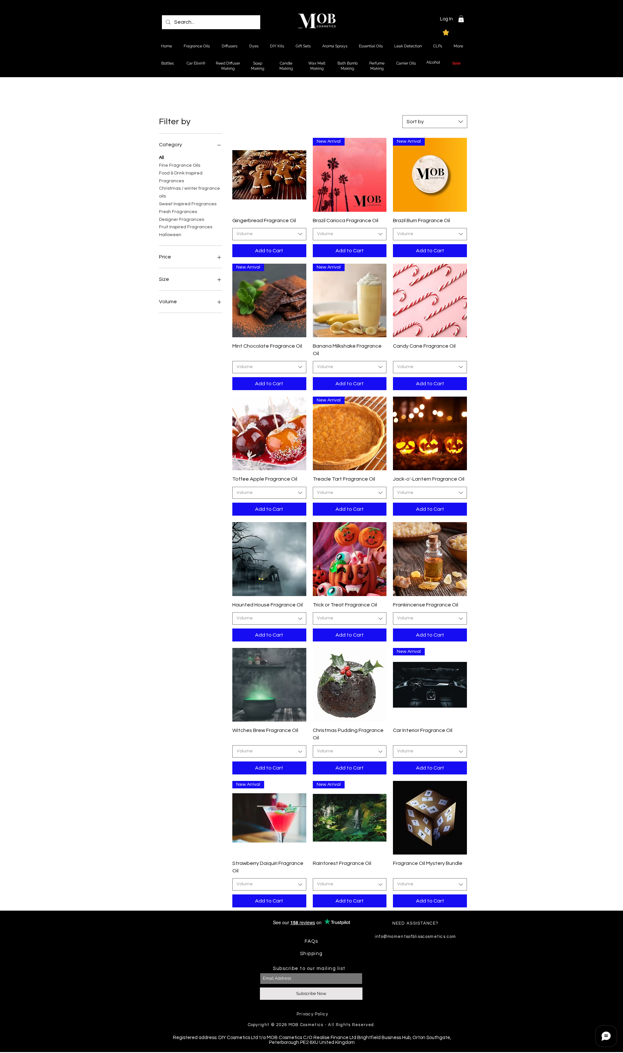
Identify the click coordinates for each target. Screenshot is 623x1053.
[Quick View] (269, 175)
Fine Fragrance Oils (179, 165)
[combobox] (434, 121)
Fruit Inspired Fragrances (185, 227)
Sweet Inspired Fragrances (187, 204)
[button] (461, 18)
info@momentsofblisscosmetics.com (415, 936)
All (161, 157)
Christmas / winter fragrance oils (189, 192)
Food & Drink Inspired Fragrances (180, 177)
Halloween (170, 235)
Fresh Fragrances (178, 211)
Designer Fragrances (181, 219)
